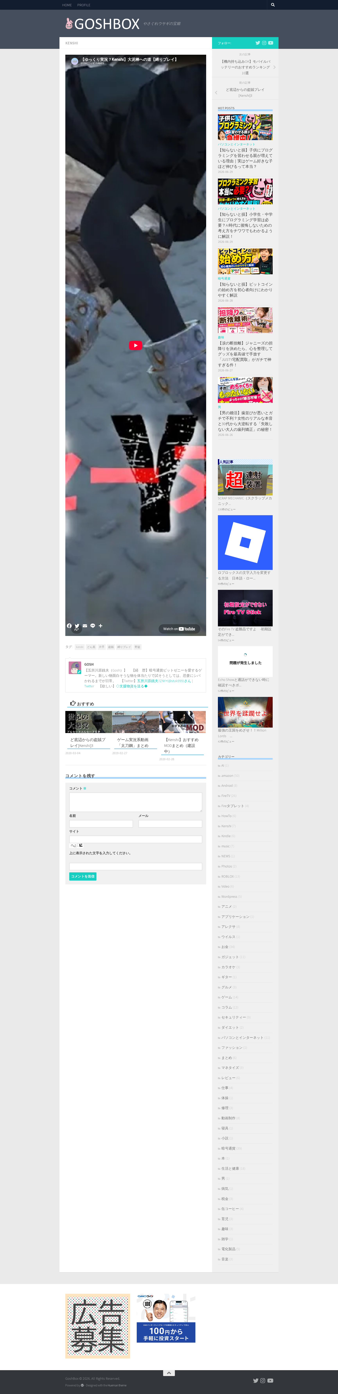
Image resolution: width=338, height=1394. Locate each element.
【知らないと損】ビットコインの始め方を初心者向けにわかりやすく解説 (245, 290)
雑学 (224, 1239)
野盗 (137, 647)
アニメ (226, 906)
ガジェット (230, 957)
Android (227, 785)
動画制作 (228, 1118)
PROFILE (83, 5)
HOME (67, 5)
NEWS (225, 856)
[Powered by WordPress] (82, 1385)
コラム (226, 1007)
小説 (224, 1138)
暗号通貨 (224, 278)
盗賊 (111, 647)
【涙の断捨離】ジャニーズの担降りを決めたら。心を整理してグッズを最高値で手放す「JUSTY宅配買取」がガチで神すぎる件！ (245, 354)
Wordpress (229, 896)
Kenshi (71, 43)
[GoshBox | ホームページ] (102, 23)
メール (143, 816)
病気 (224, 1188)
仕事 (224, 1088)
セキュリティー (233, 1017)
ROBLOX (227, 876)
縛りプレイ (124, 647)
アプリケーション (235, 916)
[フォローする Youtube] (270, 42)
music (225, 846)
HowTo (226, 816)
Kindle (226, 836)
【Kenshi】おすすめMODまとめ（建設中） (181, 745)
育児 (224, 1219)
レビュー (228, 1078)
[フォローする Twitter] (257, 42)
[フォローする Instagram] (264, 42)
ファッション (232, 1047)
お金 (224, 946)
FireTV (225, 795)
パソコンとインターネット (236, 144)
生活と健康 (230, 1168)
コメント (77, 788)
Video (225, 886)
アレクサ (228, 926)
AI (222, 765)
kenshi (79, 647)
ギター (226, 977)
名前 (72, 816)
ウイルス (228, 936)
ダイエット (230, 1027)
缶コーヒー (230, 1208)
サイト (74, 831)
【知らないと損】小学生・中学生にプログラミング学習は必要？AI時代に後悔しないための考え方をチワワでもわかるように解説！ (245, 225)
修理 (224, 1108)
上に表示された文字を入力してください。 (100, 853)
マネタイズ (230, 1067)
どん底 (91, 647)
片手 (101, 647)
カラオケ (228, 967)
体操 (224, 1098)
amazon (227, 775)
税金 (224, 1198)
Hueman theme (117, 1385)
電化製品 (228, 1249)
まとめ (226, 1057)
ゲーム (226, 997)
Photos (226, 866)
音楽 (224, 1259)
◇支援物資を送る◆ (132, 686)
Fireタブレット (232, 806)
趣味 (221, 337)
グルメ (226, 987)
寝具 (224, 1128)
